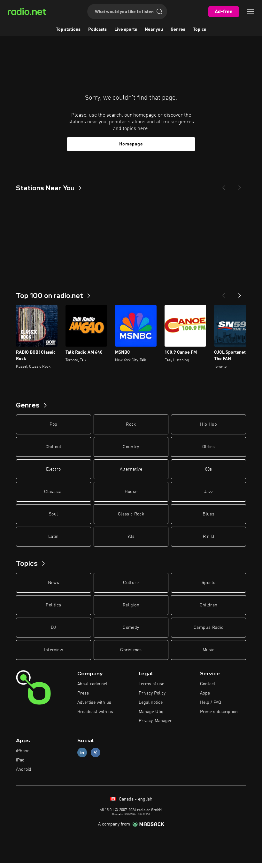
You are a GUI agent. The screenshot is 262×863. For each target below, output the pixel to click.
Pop (54, 424)
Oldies (208, 447)
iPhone (22, 751)
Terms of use (151, 684)
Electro (53, 469)
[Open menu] (250, 11)
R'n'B (208, 536)
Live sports (125, 29)
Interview (53, 650)
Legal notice (151, 702)
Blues (208, 514)
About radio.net (92, 684)
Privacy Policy (152, 693)
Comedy (131, 627)
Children (209, 605)
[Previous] (223, 185)
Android (23, 769)
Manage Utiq (151, 712)
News (53, 582)
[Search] (159, 11)
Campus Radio (208, 627)
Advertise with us (94, 702)
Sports (208, 582)
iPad (20, 760)
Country (131, 447)
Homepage (131, 144)
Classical (53, 491)
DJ (53, 627)
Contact (207, 684)
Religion (131, 605)
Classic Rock (131, 514)
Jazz (208, 491)
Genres (178, 29)
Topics (199, 29)
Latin (53, 536)
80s (208, 469)
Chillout (53, 447)
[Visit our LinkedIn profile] (82, 752)
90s (131, 536)
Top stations (68, 29)
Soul (53, 514)
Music (209, 650)
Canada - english (135, 799)
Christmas (131, 650)
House (131, 491)
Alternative (131, 469)
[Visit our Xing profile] (95, 752)
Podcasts (97, 29)
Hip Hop (208, 424)
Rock (131, 424)
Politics (53, 605)
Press (83, 693)
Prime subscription (219, 712)
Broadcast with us (95, 712)
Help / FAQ (210, 702)
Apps (205, 693)
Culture (131, 582)
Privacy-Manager (155, 721)
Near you (154, 29)
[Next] (239, 185)
